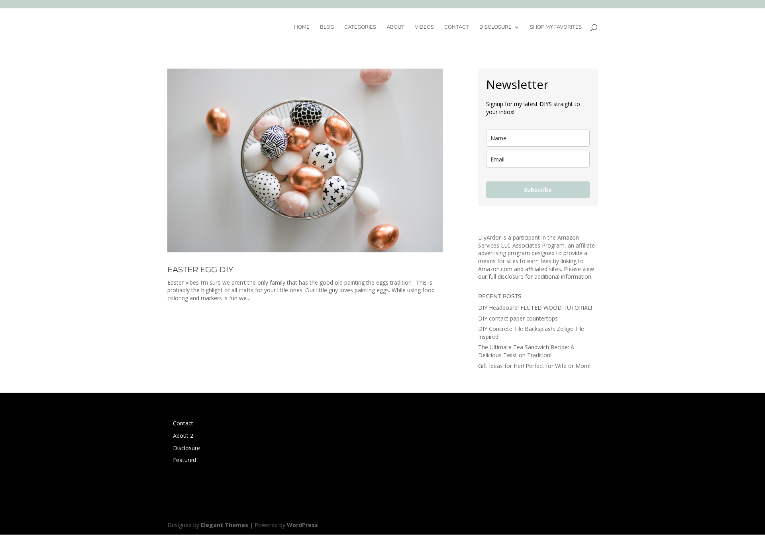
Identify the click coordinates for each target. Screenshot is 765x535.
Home (302, 27)
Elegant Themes (224, 525)
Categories (360, 27)
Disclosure (495, 27)
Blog (327, 27)
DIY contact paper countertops (518, 318)
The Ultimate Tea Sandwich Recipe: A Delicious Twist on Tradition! (526, 351)
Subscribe (538, 189)
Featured (184, 460)
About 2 (183, 435)
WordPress (302, 525)
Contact (456, 27)
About (395, 27)
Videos (424, 27)
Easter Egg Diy (200, 269)
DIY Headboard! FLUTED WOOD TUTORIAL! (535, 307)
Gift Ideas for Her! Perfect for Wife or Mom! (534, 366)
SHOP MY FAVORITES (556, 27)
